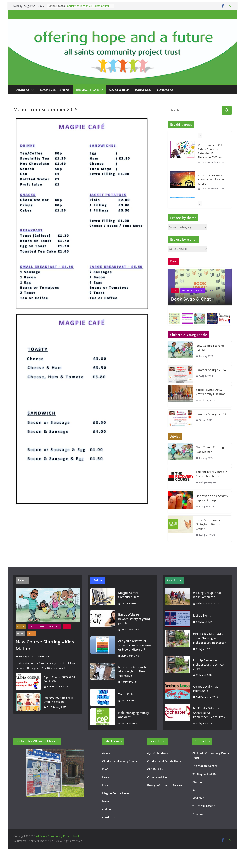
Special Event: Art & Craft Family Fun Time (210, 392)
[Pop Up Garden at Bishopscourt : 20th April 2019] (177, 668)
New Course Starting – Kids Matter (211, 348)
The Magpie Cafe (87, 89)
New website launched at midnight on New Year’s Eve (133, 671)
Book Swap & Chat (191, 299)
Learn (20, 633)
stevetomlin (44, 656)
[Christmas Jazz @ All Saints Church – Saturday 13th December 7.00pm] (182, 149)
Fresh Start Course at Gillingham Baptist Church (210, 524)
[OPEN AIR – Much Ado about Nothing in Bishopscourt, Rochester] (177, 641)
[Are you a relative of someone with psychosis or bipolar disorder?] (102, 648)
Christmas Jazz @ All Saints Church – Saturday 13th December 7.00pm (89, 7)
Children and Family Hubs (164, 761)
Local (31, 633)
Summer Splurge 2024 (211, 370)
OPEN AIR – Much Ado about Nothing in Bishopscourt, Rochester (209, 638)
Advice (20, 626)
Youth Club (125, 694)
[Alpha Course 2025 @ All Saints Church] (28, 682)
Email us (197, 814)
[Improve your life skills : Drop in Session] (28, 702)
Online (106, 809)
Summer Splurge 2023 (211, 414)
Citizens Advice (157, 777)
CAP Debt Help (156, 769)
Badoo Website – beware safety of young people (134, 619)
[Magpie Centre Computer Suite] (102, 598)
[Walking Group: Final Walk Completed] (177, 598)
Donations (143, 89)
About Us (23, 89)
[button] (32, 89)
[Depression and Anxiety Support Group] (180, 502)
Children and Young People (44, 626)
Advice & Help (119, 89)
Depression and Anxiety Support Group (212, 498)
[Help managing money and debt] (102, 718)
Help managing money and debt (133, 715)
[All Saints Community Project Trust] (122, 21)
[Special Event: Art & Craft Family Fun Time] (180, 396)
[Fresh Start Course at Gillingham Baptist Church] (180, 529)
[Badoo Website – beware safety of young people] (102, 622)
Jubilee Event (202, 615)
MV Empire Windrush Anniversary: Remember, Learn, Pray (209, 712)
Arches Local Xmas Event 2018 (205, 689)
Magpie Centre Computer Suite (129, 595)
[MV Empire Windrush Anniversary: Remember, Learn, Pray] (177, 716)
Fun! (174, 290)
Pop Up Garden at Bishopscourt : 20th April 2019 (209, 664)
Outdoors (108, 817)
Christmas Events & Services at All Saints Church (211, 179)
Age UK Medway (157, 753)
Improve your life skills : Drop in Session (59, 699)
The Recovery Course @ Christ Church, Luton (211, 474)
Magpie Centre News (54, 89)
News (105, 801)
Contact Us (165, 89)
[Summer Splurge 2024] (180, 374)
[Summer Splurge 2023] (180, 418)
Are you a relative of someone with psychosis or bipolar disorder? (134, 645)
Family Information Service (164, 785)
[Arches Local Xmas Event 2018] (177, 692)
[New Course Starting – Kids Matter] (180, 352)
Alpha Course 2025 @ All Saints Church (59, 679)
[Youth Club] (102, 697)
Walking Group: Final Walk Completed (207, 595)
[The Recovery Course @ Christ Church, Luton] (180, 478)
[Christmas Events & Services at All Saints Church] (182, 179)
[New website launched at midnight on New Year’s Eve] (102, 674)
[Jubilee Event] (177, 618)
